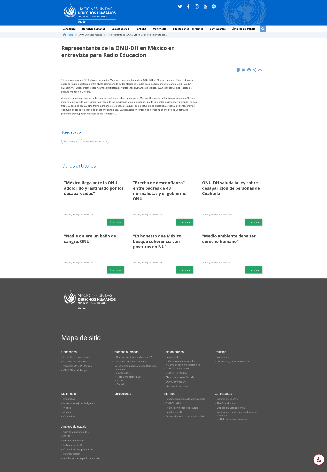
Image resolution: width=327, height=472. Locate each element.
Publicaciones (181, 28)
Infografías (69, 399)
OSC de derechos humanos (232, 419)
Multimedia (159, 28)
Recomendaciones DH (129, 376)
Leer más (115, 222)
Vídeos (67, 407)
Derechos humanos (93, 28)
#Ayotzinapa (70, 141)
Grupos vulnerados (73, 440)
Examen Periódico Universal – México (186, 416)
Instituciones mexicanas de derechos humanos (236, 414)
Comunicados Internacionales (184, 364)
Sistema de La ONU (227, 399)
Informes (197, 28)
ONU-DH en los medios (178, 368)
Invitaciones (223, 357)
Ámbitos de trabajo (243, 28)
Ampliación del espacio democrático (82, 458)
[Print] (249, 70)
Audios (67, 412)
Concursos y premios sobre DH (233, 361)
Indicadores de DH (73, 445)
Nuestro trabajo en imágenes (79, 403)
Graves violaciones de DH (77, 431)
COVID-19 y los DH (176, 381)
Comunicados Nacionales (181, 361)
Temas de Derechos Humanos (130, 361)
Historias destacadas (177, 386)
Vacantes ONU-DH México (77, 366)
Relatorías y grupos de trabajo (182, 407)
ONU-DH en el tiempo (75, 370)
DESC (66, 436)
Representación (71, 453)
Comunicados (173, 357)
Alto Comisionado (226, 403)
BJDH (120, 380)
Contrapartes (218, 28)
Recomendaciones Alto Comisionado (185, 399)
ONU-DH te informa (176, 372)
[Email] (243, 70)
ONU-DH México (174, 403)
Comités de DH (174, 412)
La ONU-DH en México (75, 361)
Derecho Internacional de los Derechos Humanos (135, 367)
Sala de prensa (120, 28)
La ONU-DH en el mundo (76, 357)
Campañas (69, 416)
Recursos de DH (123, 372)
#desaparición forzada (95, 141)
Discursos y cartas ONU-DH (181, 377)
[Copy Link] (238, 70)
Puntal (120, 384)
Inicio (70, 35)
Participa (141, 28)
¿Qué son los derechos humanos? (133, 357)
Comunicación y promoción (78, 449)
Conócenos (69, 28)
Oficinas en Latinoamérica (231, 407)
